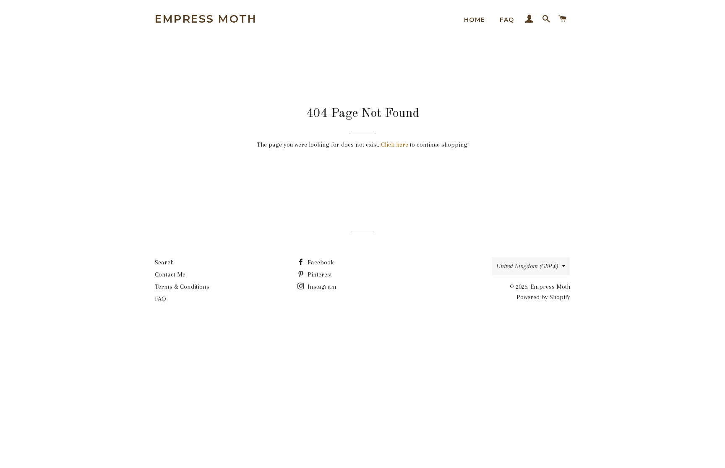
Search (164, 262)
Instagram (321, 286)
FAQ (507, 19)
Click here (394, 144)
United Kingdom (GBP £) (527, 266)
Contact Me (170, 274)
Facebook (320, 262)
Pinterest (319, 274)
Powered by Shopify (543, 297)
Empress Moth (206, 19)
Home (474, 19)
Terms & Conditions (182, 286)
